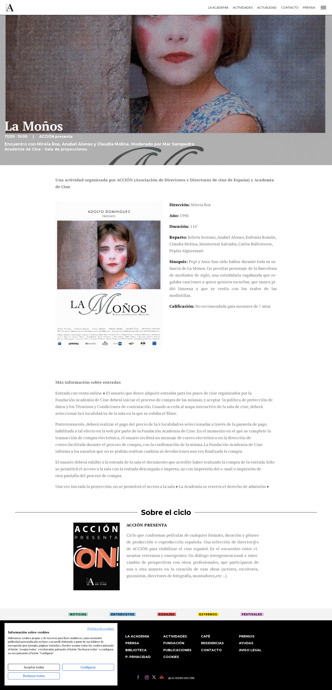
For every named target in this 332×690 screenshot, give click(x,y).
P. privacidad (138, 657)
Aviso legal (250, 650)
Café (205, 636)
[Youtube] (162, 678)
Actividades (243, 7)
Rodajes (166, 614)
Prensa (309, 7)
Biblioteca (136, 650)
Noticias (78, 614)
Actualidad (267, 7)
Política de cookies (100, 629)
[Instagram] (147, 678)
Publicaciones (177, 650)
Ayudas (246, 643)
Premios (247, 636)
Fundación (173, 643)
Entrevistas (122, 614)
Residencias (212, 643)
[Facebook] (140, 678)
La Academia (218, 7)
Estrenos (208, 614)
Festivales (252, 614)
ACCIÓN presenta (146, 525)
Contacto (290, 7)
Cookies (171, 657)
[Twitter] (154, 678)
